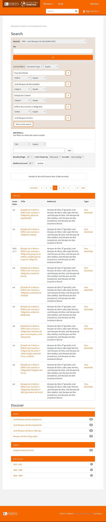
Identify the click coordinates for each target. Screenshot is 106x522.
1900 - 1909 (17, 470)
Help (60, 3)
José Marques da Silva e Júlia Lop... (27, 430)
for (14, 46)
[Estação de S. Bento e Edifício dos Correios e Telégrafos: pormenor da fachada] (31, 291)
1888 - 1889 (17, 475)
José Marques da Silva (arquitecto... (28, 419)
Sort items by (41, 157)
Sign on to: (91, 11)
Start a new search (23, 124)
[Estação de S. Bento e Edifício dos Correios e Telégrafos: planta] (30, 232)
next (83, 188)
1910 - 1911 (17, 464)
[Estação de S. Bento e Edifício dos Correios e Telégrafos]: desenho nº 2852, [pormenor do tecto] (32, 388)
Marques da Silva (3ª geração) (25, 436)
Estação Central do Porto (23, 450)
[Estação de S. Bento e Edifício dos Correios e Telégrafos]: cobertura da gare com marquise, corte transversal (31, 331)
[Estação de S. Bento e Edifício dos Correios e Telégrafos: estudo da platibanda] (30, 310)
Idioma (94, 3)
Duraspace (98, 513)
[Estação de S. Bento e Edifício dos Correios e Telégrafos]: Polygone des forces (32, 368)
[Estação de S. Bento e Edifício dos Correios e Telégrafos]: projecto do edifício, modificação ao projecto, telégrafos (31, 254)
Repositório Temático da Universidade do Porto (29, 26)
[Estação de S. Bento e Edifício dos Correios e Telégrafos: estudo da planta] (30, 272)
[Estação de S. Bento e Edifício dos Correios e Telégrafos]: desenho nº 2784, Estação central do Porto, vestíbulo (31, 351)
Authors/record (20, 163)
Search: (16, 41)
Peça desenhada (88, 211)
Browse (47, 3)
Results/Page (19, 157)
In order (65, 157)
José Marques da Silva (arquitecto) (27, 425)
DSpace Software (67, 513)
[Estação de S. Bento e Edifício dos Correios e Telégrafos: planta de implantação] (30, 214)
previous (34, 188)
